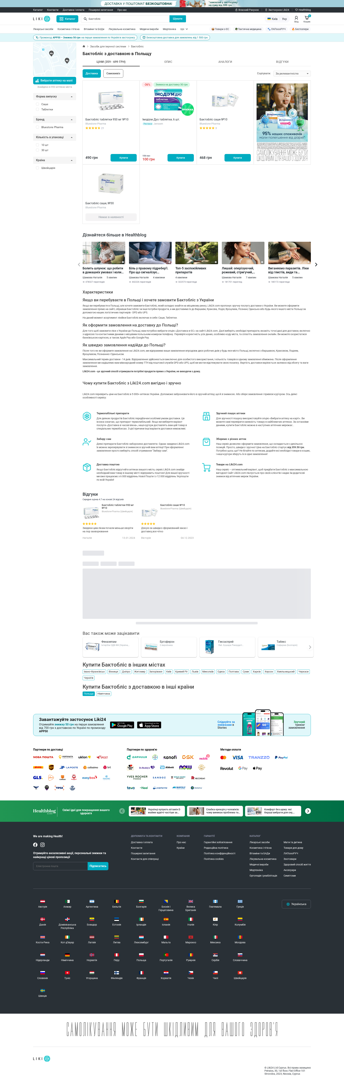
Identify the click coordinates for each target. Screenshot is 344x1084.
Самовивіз (113, 73)
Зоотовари (290, 859)
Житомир (139, 671)
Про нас (122, 9)
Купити (124, 157)
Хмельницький (286, 671)
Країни (181, 847)
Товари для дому (293, 847)
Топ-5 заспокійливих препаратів (190, 270)
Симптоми (290, 875)
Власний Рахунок (248, 9)
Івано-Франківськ (94, 671)
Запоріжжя (155, 671)
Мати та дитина (293, 842)
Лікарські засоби (43, 29)
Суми (246, 671)
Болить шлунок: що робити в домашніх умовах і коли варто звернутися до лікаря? (103, 270)
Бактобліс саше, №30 (99, 203)
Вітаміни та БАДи (94, 29)
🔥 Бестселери (300, 29)
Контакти (52, 9)
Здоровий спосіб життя (297, 864)
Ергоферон (167, 641)
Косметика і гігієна (69, 29)
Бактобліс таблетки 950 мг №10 (106, 119)
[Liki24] (41, 1058)
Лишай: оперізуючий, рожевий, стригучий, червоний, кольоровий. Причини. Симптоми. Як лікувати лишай (240, 270)
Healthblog (305, 9)
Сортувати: (264, 73)
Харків (257, 671)
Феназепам (108, 641)
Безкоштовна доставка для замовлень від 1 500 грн (177, 37)
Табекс (281, 641)
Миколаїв (208, 671)
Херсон (269, 671)
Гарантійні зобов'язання (218, 842)
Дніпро (126, 671)
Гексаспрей (225, 641)
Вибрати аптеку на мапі (56, 80)
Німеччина (103, 693)
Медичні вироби (149, 29)
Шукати (177, 18)
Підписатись (98, 866)
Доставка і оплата (73, 9)
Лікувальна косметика (122, 29)
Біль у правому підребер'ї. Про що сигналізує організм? (148, 270)
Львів (195, 671)
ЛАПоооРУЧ (291, 853)
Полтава (234, 671)
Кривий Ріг (181, 671)
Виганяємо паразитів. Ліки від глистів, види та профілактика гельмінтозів (289, 270)
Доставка (92, 73)
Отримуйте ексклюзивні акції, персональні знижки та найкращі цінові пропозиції (69, 855)
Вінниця (113, 671)
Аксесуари (290, 870)
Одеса (221, 671)
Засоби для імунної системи (108, 46)
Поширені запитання (101, 9)
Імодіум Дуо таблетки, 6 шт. (161, 119)
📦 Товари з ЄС (220, 29)
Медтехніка (169, 29)
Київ (168, 671)
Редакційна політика (216, 847)
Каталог (38, 9)
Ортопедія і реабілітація (263, 875)
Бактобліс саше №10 (213, 119)
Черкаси (303, 671)
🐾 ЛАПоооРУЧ (276, 29)
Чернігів (88, 677)
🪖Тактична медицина (248, 29)
